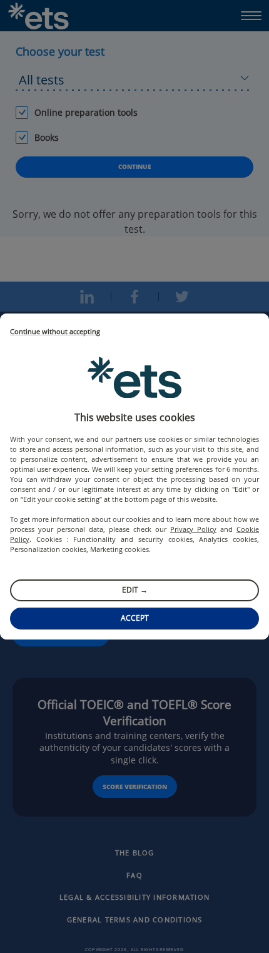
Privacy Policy (193, 529)
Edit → (135, 589)
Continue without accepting (55, 332)
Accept (135, 618)
